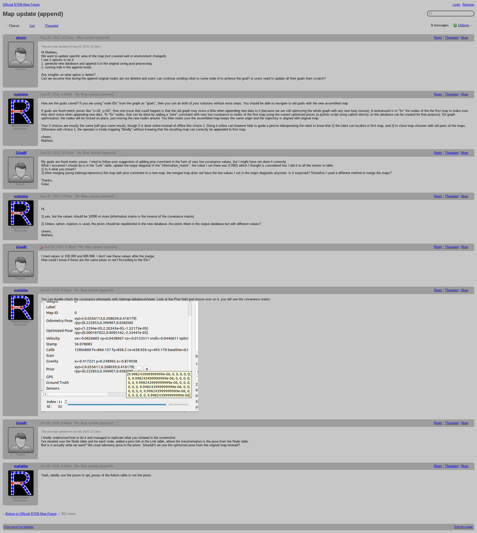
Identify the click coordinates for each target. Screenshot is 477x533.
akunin (21, 38)
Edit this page (463, 527)
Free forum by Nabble (19, 527)
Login (456, 4)
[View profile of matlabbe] (21, 121)
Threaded (51, 26)
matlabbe (21, 94)
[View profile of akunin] (21, 64)
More (464, 38)
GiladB (21, 153)
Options (463, 25)
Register (468, 4)
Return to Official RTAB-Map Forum (31, 514)
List (32, 26)
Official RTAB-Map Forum (21, 4)
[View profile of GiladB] (21, 179)
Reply (438, 38)
